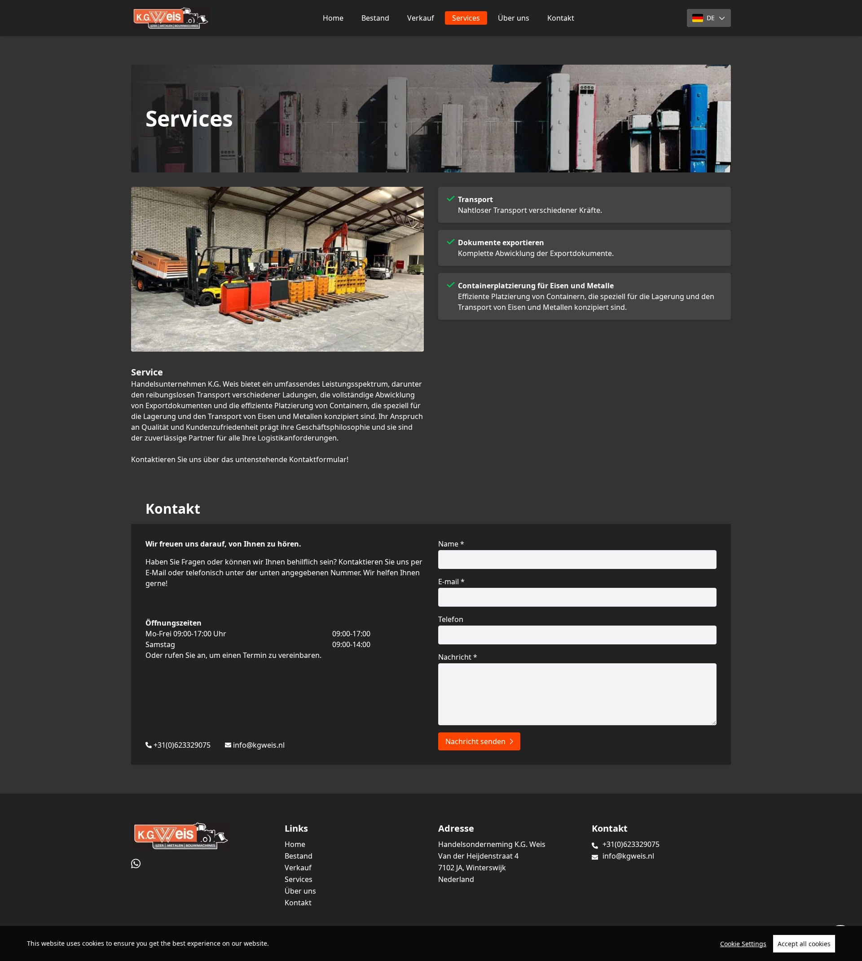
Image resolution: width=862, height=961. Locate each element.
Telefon (450, 619)
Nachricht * (457, 657)
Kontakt (560, 18)
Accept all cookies (804, 943)
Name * (451, 544)
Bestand (375, 18)
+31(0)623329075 (182, 745)
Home (333, 18)
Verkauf (420, 18)
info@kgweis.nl (259, 745)
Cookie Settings (743, 943)
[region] (431, 943)
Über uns (513, 18)
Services (466, 18)
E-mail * (451, 581)
